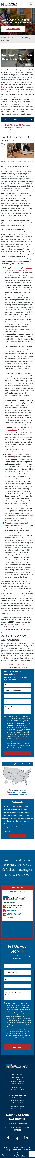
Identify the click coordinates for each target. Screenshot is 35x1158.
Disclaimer (29, 1147)
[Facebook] (8, 1138)
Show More (16, 827)
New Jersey (23, 1123)
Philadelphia (18, 1075)
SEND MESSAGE (17, 753)
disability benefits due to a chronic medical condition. (18, 270)
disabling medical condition (14, 364)
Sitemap (7, 1150)
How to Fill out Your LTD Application (17, 125)
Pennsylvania (12, 1123)
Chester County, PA (18, 1095)
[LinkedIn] (26, 1138)
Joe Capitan (22, 665)
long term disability (13, 454)
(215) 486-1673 (13, 910)
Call (4, 869)
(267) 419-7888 (13, 28)
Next (32, 819)
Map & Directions (17, 1084)
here (13, 738)
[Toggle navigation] (31, 4)
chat (11, 869)
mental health (13, 430)
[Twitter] (17, 1138)
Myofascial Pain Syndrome (14, 447)
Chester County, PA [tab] (17, 892)
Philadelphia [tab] (17, 887)
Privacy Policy (23, 740)
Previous (3, 819)
